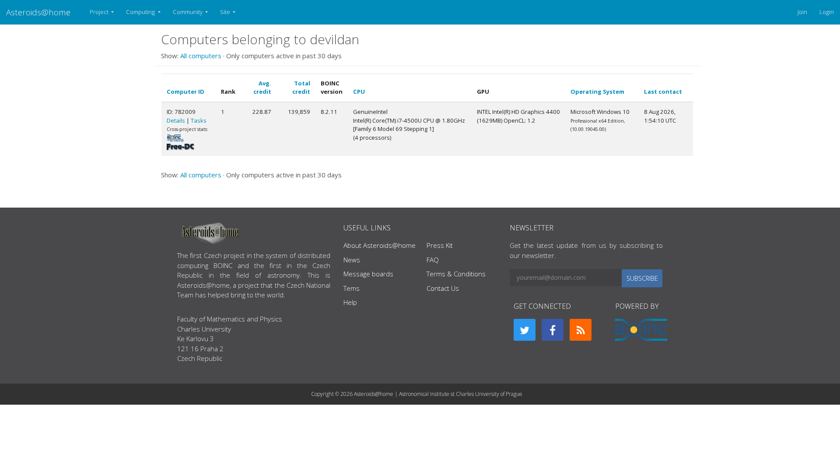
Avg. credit (262, 87)
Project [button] (100, 12)
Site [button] (225, 12)
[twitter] (525, 330)
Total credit (301, 87)
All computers (200, 55)
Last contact (663, 91)
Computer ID (185, 91)
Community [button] (188, 12)
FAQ (433, 259)
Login (826, 12)
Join (802, 12)
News (351, 259)
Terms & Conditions (456, 273)
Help (350, 302)
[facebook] (553, 330)
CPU (359, 91)
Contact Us (443, 288)
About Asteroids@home (379, 245)
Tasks (198, 120)
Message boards (368, 273)
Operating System (597, 91)
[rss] (581, 330)
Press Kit (440, 245)
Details (176, 120)
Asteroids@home (38, 12)
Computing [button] (141, 12)
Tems (351, 288)
